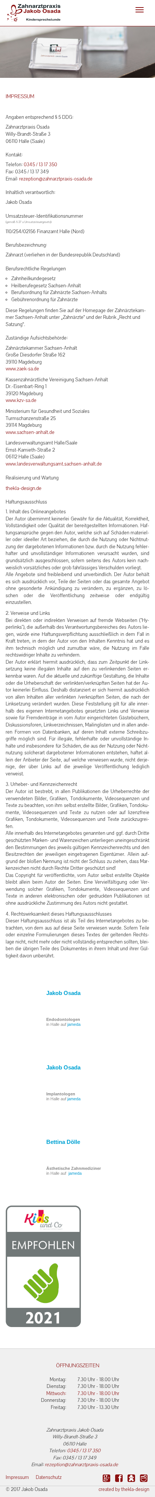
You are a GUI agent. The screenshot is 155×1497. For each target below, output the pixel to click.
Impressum (17, 1477)
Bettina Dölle (63, 1142)
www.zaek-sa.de (22, 369)
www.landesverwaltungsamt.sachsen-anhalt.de (54, 464)
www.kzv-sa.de (21, 400)
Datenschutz (49, 1477)
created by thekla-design (124, 1489)
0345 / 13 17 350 (40, 164)
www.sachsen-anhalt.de (30, 432)
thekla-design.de (23, 488)
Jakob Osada (63, 993)
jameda (74, 1024)
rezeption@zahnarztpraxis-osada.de (56, 179)
